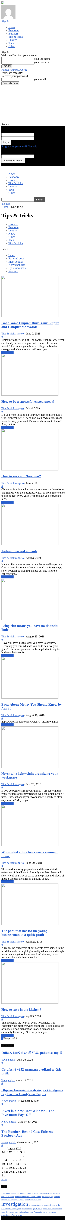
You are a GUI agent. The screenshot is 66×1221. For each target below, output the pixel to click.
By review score (17, 267)
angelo (20, 333)
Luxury (12, 39)
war (31, 1212)
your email (40, 79)
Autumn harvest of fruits (19, 551)
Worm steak (17, 1215)
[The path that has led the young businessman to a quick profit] (29, 923)
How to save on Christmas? (21, 476)
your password (42, 62)
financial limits (21, 1197)
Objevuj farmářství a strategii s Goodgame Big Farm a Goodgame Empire (32, 1092)
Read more (7, 352)
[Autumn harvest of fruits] (29, 544)
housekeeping (47, 1197)
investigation (14, 1204)
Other (11, 46)
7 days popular (16, 264)
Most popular (15, 261)
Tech (11, 43)
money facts (27, 1209)
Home (4, 206)
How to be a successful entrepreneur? (28, 401)
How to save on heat (33, 1200)
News (11, 27)
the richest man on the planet (17, 1212)
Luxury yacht (15, 1209)
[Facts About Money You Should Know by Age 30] (29, 697)
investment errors (36, 1205)
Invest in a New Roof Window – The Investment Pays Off (27, 1113)
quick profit (37, 1209)
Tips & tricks (15, 36)
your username (42, 58)
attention (14, 1193)
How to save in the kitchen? (21, 1009)
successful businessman (52, 1209)
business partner (45, 1193)
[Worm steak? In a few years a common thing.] (29, 845)
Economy (13, 30)
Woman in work (40, 1212)
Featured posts (16, 258)
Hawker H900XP (34, 1197)
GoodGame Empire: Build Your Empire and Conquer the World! (30, 325)
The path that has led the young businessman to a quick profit (24, 933)
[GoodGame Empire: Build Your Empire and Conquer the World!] (29, 316)
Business (13, 33)
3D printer (5, 1193)
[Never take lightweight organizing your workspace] (29, 766)
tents (3, 1212)
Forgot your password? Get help (19, 146)
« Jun (4, 1179)
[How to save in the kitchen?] (29, 1002)
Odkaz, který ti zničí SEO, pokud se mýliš (31, 1053)
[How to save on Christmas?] (29, 469)
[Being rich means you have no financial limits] (29, 619)
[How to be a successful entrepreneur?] (29, 394)
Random (13, 271)
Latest (11, 255)
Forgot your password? (14, 69)
